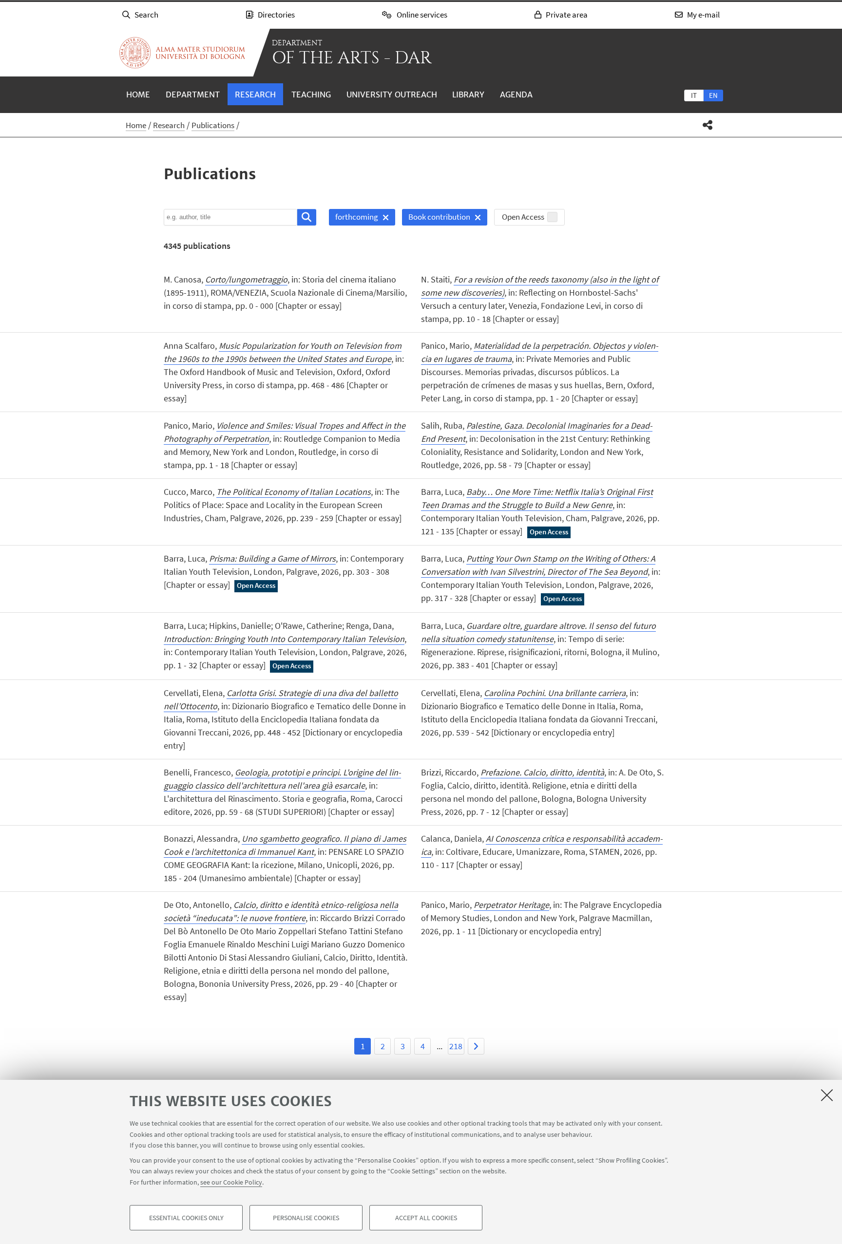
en (713, 95)
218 (455, 1046)
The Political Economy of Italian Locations (293, 491)
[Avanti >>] (476, 1046)
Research (255, 94)
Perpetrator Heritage (511, 904)
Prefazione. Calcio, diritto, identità (542, 772)
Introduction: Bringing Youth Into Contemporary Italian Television (284, 638)
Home (138, 94)
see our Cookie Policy (231, 1181)
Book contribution (436, 218)
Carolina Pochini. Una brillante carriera (555, 692)
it (694, 95)
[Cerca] (306, 217)
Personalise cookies (306, 1217)
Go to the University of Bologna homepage (182, 52)
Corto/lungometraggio (246, 279)
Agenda (516, 94)
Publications (212, 125)
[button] (707, 124)
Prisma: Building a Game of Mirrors (272, 558)
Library (468, 94)
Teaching (311, 94)
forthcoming (353, 218)
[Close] (827, 1095)
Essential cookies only (186, 1217)
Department (193, 94)
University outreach (391, 94)
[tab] (694, 95)
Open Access (523, 216)
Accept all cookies (426, 1217)
